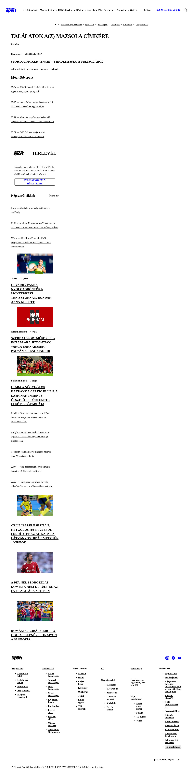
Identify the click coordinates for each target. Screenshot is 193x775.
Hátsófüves (22, 686)
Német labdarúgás (53, 694)
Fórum (139, 713)
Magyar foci (17, 668)
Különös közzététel (169, 716)
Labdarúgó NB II (22, 681)
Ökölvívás (83, 692)
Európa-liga (53, 706)
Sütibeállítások (173, 747)
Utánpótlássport (142, 24)
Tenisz (14, 278)
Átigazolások (23, 690)
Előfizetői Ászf (172, 729)
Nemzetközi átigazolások (54, 730)
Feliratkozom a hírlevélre (34, 182)
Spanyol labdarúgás (53, 681)
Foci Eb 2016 (52, 717)
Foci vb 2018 (51, 711)
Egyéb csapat (110, 708)
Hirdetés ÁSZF (172, 725)
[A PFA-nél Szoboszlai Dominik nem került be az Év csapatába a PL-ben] (35, 572)
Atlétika (82, 673)
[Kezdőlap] (11, 10)
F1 (99, 10)
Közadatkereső (172, 721)
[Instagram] (167, 658)
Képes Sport (103, 24)
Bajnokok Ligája (19, 381)
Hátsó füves (127, 24)
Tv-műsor (141, 717)
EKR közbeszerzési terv (171, 704)
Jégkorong (112, 692)
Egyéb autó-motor (139, 706)
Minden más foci (19, 332)
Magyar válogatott (22, 695)
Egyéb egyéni (81, 701)
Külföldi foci (48, 668)
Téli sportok (81, 707)
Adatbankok (31, 10)
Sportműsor (89, 24)
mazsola (44, 69)
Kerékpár (82, 688)
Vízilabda (111, 703)
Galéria (133, 10)
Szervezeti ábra (172, 711)
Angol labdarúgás (53, 674)
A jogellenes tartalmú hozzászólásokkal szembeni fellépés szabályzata (173, 686)
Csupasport (115, 24)
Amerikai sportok (111, 697)
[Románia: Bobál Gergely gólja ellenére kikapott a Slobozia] (35, 620)
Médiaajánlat (171, 677)
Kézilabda (111, 685)
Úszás (81, 677)
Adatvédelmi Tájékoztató (171, 734)
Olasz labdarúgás (53, 687)
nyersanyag (32, 69)
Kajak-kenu (81, 682)
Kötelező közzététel (169, 696)
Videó (139, 721)
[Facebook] (173, 658)
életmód (54, 69)
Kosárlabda (112, 689)
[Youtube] (179, 658)
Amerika (91, 10)
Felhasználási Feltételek (171, 741)
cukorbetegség (18, 69)
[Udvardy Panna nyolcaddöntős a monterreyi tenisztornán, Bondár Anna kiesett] (35, 273)
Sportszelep (136, 668)
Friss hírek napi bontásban (71, 24)
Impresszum (171, 673)
